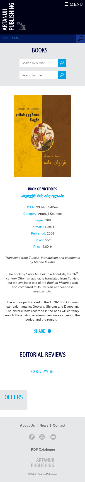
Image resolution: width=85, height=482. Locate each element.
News (43, 425)
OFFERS (14, 397)
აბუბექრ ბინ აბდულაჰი (42, 196)
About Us (27, 425)
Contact (59, 425)
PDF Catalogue (43, 449)
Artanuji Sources (50, 213)
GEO (5, 38)
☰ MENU (73, 4)
